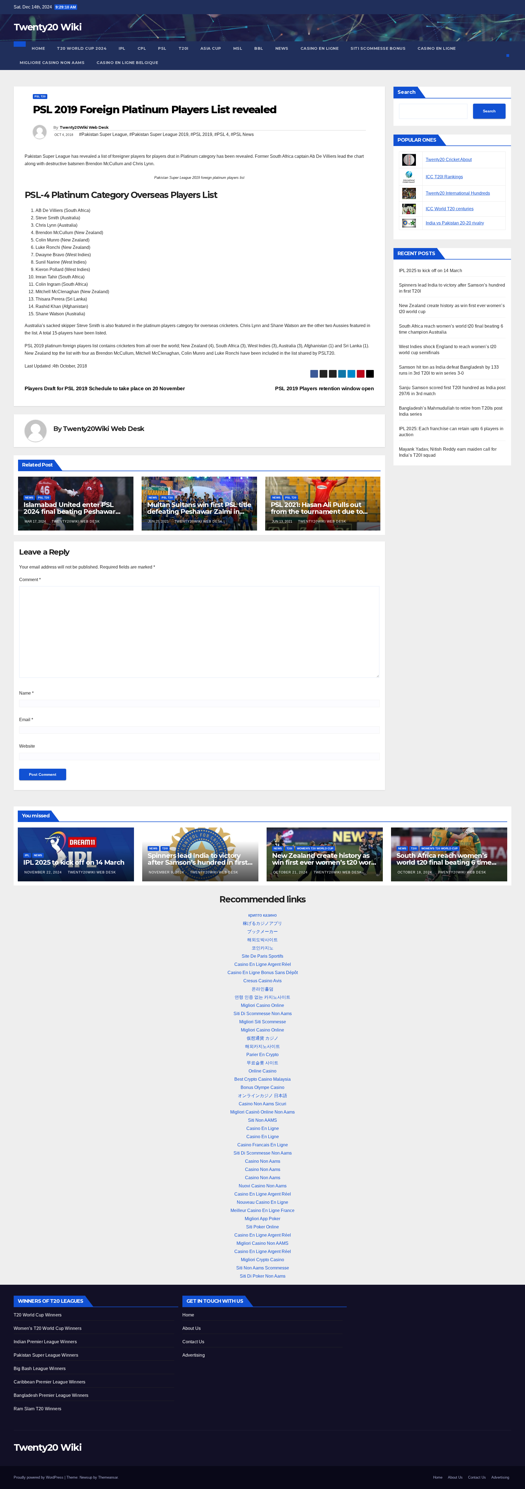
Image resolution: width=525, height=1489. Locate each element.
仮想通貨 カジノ (262, 1038)
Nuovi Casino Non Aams (263, 1186)
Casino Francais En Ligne (262, 1145)
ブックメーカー (262, 931)
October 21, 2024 (291, 872)
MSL (238, 48)
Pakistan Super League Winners (46, 1355)
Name (26, 693)
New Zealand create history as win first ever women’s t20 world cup (324, 862)
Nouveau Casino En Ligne (262, 1202)
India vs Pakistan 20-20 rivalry (455, 223)
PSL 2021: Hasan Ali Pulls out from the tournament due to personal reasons (317, 511)
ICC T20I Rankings (444, 176)
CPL (142, 48)
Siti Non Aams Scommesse (262, 1268)
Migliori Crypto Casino (262, 1259)
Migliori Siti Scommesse (262, 1021)
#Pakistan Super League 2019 (158, 134)
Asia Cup (210, 48)
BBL (258, 48)
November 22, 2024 (43, 872)
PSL (162, 48)
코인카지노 (262, 948)
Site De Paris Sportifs (262, 956)
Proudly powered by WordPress (39, 1477)
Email (26, 719)
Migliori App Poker (262, 1218)
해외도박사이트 (262, 939)
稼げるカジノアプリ (262, 923)
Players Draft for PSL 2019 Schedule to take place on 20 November (105, 388)
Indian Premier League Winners (45, 1341)
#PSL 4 (221, 134)
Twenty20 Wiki (47, 27)
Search (407, 92)
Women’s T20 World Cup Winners (47, 1328)
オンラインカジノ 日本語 (262, 1095)
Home (38, 48)
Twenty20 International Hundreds (458, 193)
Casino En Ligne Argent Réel (262, 964)
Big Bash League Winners (40, 1368)
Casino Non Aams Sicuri (262, 1104)
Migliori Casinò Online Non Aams (262, 1112)
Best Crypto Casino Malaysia (262, 1079)
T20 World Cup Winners (38, 1315)
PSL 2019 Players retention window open (324, 388)
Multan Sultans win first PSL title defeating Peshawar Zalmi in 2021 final (199, 511)
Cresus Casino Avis (262, 980)
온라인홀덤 (262, 989)
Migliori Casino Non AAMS (262, 1243)
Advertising (193, 1355)
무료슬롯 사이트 (262, 1062)
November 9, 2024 (167, 872)
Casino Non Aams (262, 1161)
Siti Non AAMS (262, 1120)
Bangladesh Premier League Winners (51, 1395)
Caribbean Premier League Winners (49, 1382)
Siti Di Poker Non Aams (262, 1276)
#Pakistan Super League (103, 134)
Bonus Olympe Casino (262, 1087)
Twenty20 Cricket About (449, 159)
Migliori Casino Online (262, 1005)
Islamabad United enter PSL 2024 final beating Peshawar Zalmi (69, 511)
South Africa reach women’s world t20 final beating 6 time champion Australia (443, 862)
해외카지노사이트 (262, 1046)
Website (27, 746)
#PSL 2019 (201, 134)
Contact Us (193, 1341)
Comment (30, 579)
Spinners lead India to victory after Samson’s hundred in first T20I (197, 862)
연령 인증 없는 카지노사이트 (262, 997)
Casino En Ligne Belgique (127, 62)
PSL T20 (40, 96)
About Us (191, 1328)
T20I (183, 48)
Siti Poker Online (262, 1227)
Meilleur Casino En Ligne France (262, 1210)
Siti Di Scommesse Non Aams (263, 1013)
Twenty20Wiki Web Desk (84, 127)
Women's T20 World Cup (315, 848)
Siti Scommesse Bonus (378, 48)
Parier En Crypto (262, 1054)
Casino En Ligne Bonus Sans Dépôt (263, 972)
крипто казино (262, 915)
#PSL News (242, 134)
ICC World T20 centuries (450, 208)
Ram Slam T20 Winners (37, 1408)
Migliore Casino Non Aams (52, 62)
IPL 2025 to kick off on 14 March (430, 270)
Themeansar (108, 1477)
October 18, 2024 (415, 872)
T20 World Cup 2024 (82, 48)
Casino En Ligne (320, 48)
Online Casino (262, 1071)
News (281, 48)
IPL (122, 48)
